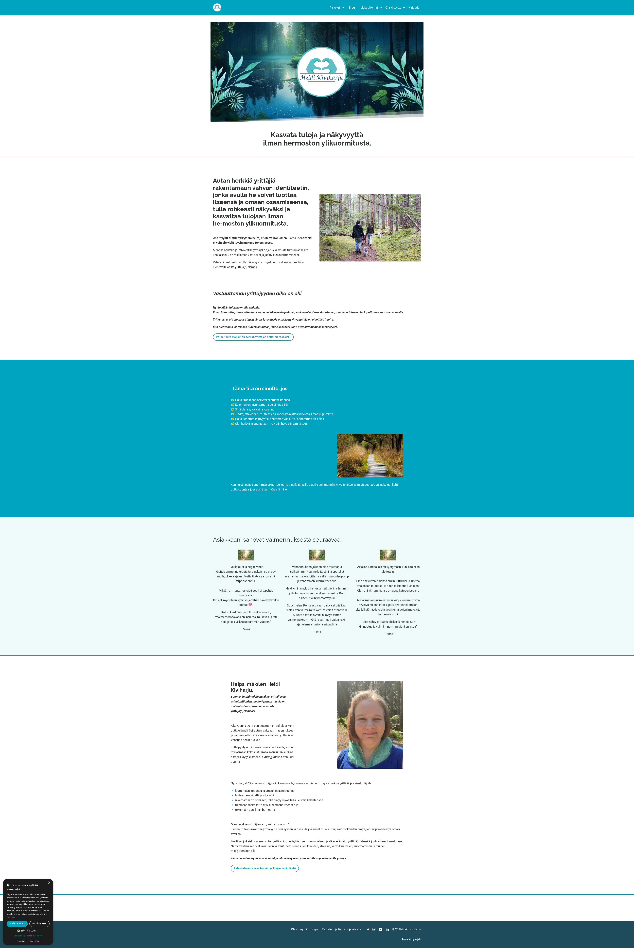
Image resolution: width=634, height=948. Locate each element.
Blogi (352, 7)
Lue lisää (11, 917)
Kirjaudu (414, 7)
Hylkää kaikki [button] (39, 923)
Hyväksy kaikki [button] (17, 923)
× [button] (49, 883)
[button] (28, 930)
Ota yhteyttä (299, 929)
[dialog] (28, 912)
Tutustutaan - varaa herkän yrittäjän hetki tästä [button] (265, 868)
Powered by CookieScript (28, 941)
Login (314, 929)
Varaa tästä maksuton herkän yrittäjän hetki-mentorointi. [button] (253, 337)
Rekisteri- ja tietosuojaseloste (341, 929)
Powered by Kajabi (411, 939)
